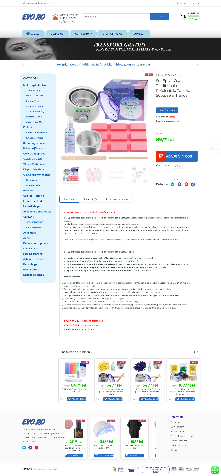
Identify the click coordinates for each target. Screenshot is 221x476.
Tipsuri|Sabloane (34, 164)
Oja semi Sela (33, 185)
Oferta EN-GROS (112, 34)
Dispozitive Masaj (34, 169)
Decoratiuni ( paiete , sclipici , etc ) (36, 246)
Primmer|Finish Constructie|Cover (34, 151)
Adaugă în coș (179, 156)
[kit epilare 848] (105, 119)
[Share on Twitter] (173, 184)
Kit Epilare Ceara (172, 75)
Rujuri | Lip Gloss (34, 96)
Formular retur (177, 431)
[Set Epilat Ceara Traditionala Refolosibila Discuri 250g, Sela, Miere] (23, 64)
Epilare (27, 127)
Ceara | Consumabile (36, 132)
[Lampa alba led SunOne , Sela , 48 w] (79, 429)
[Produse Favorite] (176, 180)
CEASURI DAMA (33, 227)
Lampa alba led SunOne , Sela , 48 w (80, 446)
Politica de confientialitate (182, 436)
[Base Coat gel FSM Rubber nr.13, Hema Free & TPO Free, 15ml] (141, 429)
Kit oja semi (32, 180)
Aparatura (29, 232)
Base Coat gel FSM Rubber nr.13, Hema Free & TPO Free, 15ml (141, 448)
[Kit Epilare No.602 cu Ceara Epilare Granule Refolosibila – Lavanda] (147, 371)
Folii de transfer (33, 253)
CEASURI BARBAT (34, 222)
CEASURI (28, 216)
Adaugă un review (167, 110)
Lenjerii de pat (32, 206)
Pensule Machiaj (34, 117)
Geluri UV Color (32, 158)
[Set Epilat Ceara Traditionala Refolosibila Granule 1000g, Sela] (197, 64)
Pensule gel (30, 264)
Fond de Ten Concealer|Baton (34, 103)
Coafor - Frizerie (33, 195)
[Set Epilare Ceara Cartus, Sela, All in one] (75, 371)
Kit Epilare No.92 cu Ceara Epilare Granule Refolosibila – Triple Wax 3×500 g (183, 391)
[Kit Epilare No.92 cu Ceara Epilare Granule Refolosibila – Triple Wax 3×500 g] (183, 371)
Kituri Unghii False (34, 143)
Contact (139, 34)
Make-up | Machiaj (34, 85)
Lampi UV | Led (32, 201)
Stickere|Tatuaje (34, 274)
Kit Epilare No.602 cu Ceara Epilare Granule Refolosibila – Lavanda (147, 391)
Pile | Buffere (31, 269)
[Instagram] (187, 184)
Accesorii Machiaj (35, 111)
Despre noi (57, 34)
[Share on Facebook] (180, 184)
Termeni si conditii (179, 441)
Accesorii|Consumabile (37, 211)
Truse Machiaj (33, 90)
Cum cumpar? (83, 34)
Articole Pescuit (33, 259)
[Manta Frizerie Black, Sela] (110, 429)
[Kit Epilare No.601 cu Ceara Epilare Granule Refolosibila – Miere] (111, 371)
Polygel (28, 190)
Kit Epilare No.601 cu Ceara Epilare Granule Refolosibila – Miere (111, 391)
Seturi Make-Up (34, 122)
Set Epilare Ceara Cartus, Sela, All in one (75, 390)
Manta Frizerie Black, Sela (110, 446)
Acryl (26, 237)
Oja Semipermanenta (36, 174)
